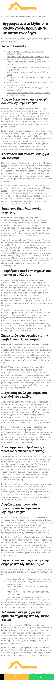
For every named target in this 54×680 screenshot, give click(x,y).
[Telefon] (16, 677)
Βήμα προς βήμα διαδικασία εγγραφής (24, 59)
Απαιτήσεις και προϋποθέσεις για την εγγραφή (28, 56)
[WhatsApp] (41, 677)
